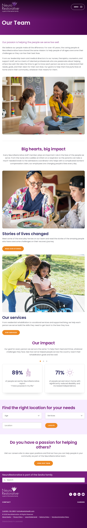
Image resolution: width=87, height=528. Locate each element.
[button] (40, 361)
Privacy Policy (18, 517)
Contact (6, 502)
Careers (81, 502)
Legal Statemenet (31, 517)
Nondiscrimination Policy (60, 517)
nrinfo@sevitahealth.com (25, 511)
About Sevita (6, 517)
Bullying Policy (44, 517)
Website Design (7, 521)
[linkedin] (79, 494)
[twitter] (74, 494)
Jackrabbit (19, 521)
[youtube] (83, 494)
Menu (76, 7)
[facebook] (70, 494)
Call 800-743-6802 (9, 511)
